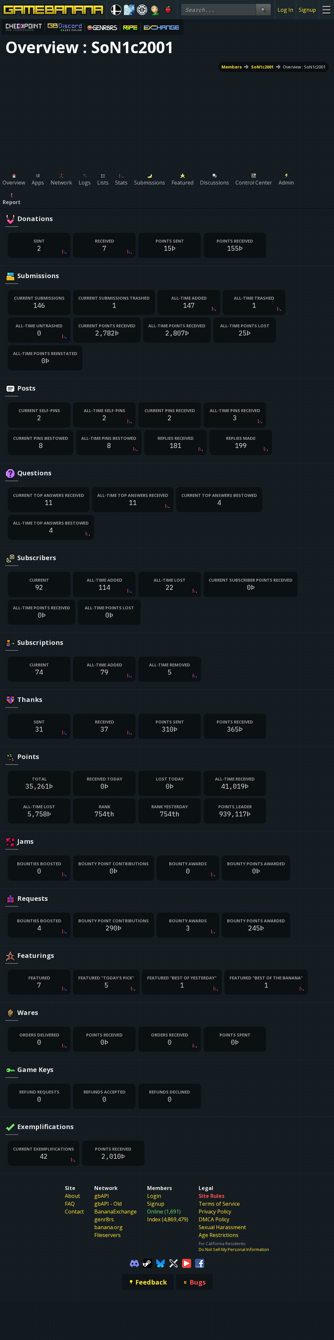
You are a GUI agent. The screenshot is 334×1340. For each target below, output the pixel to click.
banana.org (108, 1227)
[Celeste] (168, 9)
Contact (74, 1211)
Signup (307, 9)
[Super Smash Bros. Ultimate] (116, 9)
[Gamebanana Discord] (134, 1262)
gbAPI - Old (108, 1203)
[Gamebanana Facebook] (199, 1262)
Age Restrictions (218, 1235)
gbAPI (101, 1195)
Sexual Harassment (222, 1227)
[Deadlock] (142, 9)
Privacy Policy (215, 1211)
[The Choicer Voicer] (129, 9)
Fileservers (107, 1235)
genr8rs (104, 1219)
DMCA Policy (214, 1219)
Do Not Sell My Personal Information (234, 1249)
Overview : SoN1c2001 (304, 67)
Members (231, 67)
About (72, 1195)
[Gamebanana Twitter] (173, 1262)
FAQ (70, 1203)
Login (154, 1195)
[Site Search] (263, 9)
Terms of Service (219, 1203)
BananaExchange (115, 1211)
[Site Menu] (326, 9)
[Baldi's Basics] (154, 9)
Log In (285, 9)
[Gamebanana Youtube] (186, 1262)
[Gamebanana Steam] (147, 1262)
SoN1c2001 (262, 67)
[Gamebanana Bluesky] (160, 1262)
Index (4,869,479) (167, 1219)
